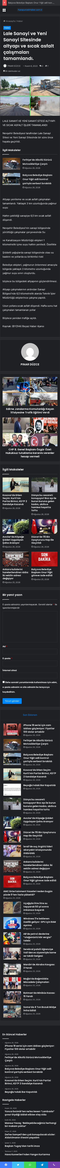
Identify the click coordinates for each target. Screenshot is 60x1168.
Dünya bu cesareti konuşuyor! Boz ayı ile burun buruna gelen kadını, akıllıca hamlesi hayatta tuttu (43, 503)
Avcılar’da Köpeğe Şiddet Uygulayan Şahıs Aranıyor (13, 539)
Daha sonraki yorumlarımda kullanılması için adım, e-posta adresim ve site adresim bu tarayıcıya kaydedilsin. (30, 687)
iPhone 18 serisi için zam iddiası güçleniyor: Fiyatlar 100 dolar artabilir (39, 728)
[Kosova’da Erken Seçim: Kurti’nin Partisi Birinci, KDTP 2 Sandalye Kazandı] (16, 484)
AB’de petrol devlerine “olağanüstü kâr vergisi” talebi (37, 937)
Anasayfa (10, 21)
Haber (20, 21)
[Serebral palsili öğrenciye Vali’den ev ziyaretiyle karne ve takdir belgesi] (12, 954)
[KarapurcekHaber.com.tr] (30, 9)
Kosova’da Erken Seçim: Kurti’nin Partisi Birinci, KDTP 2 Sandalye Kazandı (15, 500)
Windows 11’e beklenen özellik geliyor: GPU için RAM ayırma (39, 922)
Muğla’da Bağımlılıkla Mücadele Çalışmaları (36, 980)
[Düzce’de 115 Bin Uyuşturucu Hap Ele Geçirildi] (44, 526)
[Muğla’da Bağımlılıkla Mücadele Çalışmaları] (12, 983)
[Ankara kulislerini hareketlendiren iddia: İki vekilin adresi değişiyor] (16, 559)
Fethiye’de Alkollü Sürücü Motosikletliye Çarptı (38, 742)
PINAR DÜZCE (14, 66)
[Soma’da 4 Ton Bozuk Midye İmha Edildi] (12, 1011)
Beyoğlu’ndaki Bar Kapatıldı (39, 785)
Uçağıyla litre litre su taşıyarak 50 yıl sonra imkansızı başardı (36, 907)
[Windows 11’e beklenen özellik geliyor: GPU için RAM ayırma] (12, 923)
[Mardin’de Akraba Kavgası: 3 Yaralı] (12, 969)
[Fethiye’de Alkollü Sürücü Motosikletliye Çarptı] (11, 164)
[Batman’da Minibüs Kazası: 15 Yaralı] (12, 997)
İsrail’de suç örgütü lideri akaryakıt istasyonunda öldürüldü (37, 850)
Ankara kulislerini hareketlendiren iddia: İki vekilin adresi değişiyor (16, 574)
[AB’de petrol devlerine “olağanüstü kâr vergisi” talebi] (12, 938)
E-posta (7, 658)
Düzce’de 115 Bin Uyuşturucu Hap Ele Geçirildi (42, 539)
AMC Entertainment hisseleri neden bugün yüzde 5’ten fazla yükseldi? (27, 893)
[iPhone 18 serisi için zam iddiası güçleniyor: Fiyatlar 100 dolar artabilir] (12, 730)
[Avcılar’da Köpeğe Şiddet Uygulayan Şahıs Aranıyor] (16, 526)
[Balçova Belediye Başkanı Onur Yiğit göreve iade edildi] (44, 559)
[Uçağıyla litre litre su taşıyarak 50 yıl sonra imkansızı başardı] (12, 908)
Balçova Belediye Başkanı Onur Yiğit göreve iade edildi (41, 572)
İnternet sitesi (10, 670)
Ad (5, 646)
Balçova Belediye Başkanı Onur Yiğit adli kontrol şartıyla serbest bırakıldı (37, 179)
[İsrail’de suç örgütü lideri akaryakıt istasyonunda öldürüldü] (12, 851)
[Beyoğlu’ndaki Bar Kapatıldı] (12, 790)
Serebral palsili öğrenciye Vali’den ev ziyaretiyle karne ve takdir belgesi (39, 952)
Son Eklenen (30, 714)
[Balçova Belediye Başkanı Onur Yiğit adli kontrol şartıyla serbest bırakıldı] (11, 179)
